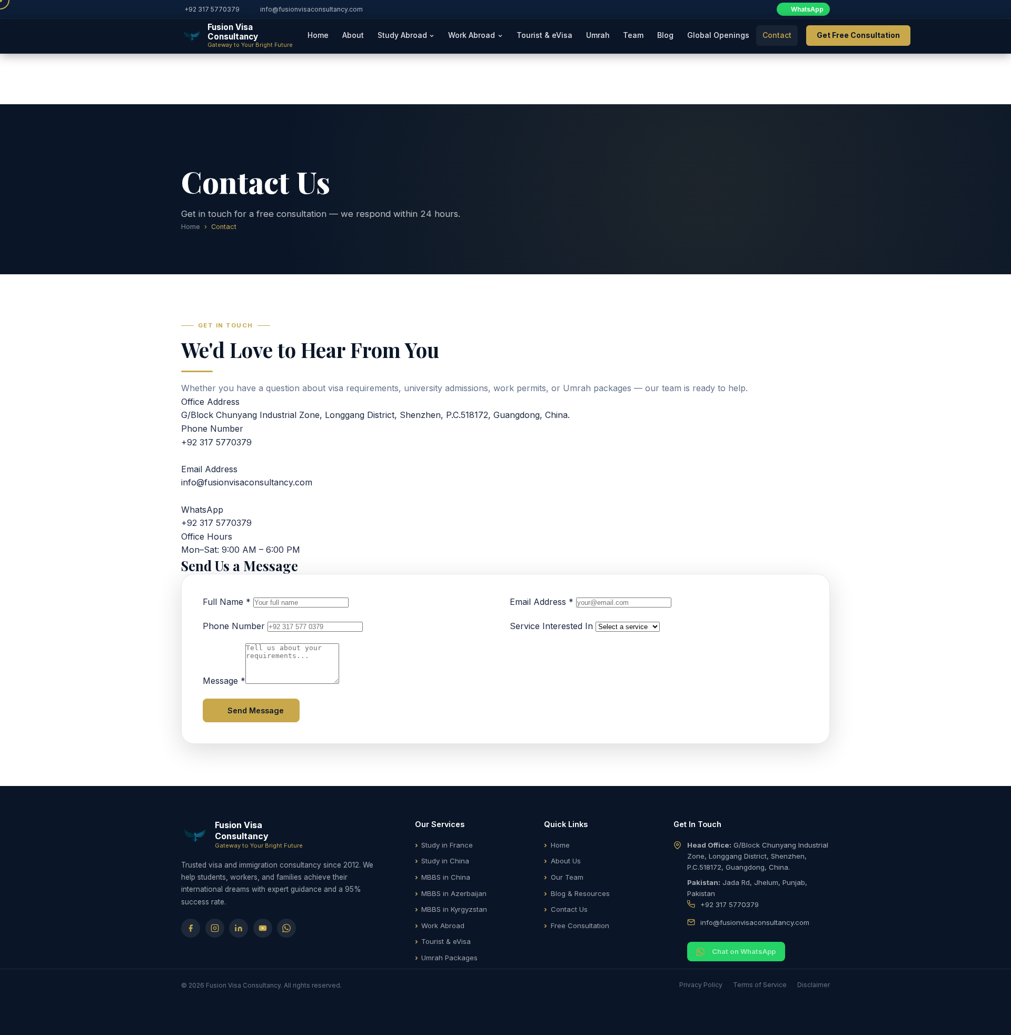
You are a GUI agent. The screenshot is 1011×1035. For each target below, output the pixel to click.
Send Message (255, 710)
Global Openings (718, 35)
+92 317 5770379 (212, 9)
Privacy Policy (700, 985)
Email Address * (541, 601)
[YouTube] (262, 928)
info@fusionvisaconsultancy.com (311, 9)
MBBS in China (445, 877)
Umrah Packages (449, 957)
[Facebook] (190, 928)
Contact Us (569, 909)
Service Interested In (551, 626)
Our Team (567, 877)
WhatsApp (807, 9)
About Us (566, 861)
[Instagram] (214, 928)
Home (318, 35)
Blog (665, 35)
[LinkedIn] (238, 928)
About (353, 35)
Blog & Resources (580, 893)
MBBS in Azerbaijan (454, 893)
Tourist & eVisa (544, 35)
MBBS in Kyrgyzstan (454, 909)
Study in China (445, 861)
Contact (776, 35)
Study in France (447, 845)
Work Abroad (442, 925)
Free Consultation (580, 925)
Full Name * (227, 601)
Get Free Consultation (858, 35)
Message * (224, 680)
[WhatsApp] (286, 928)
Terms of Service (760, 985)
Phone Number (234, 626)
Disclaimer (813, 985)
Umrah (598, 35)
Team (633, 35)
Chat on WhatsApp (744, 951)
